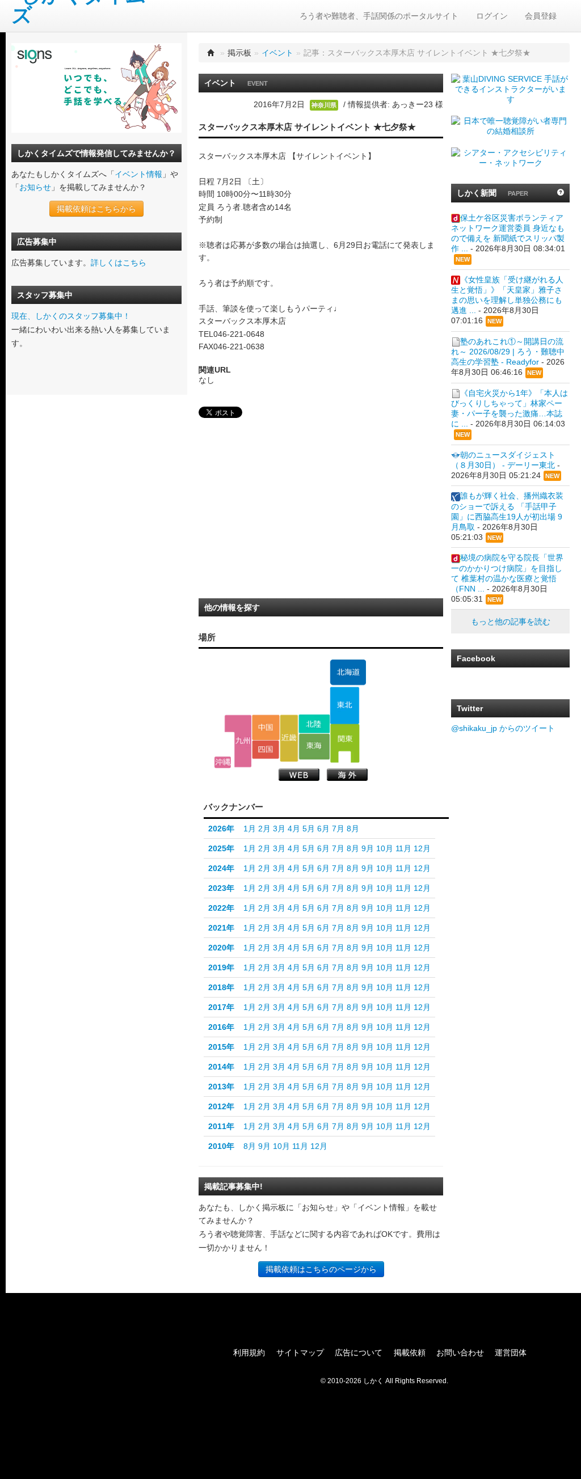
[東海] (314, 746)
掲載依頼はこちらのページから (321, 1269)
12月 (422, 848)
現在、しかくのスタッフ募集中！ (70, 315)
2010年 (221, 1146)
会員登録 (541, 15)
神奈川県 (323, 105)
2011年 (221, 1126)
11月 (403, 848)
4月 (294, 828)
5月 (308, 828)
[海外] (347, 774)
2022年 (221, 907)
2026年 (221, 828)
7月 (338, 828)
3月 (279, 828)
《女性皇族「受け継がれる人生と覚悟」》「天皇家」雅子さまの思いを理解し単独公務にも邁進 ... (507, 295)
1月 (249, 828)
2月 (264, 828)
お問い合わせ (460, 1352)
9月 (367, 848)
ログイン (492, 15)
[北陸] (314, 723)
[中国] (266, 727)
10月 (384, 848)
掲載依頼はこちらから (96, 208)
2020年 (221, 947)
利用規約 (249, 1352)
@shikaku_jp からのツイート (503, 728)
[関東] (345, 743)
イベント (277, 52)
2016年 (221, 1027)
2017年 (221, 1007)
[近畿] (289, 738)
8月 (353, 828)
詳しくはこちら (118, 262)
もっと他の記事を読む (510, 621)
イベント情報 (138, 174)
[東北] (345, 705)
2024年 (221, 868)
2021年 (221, 927)
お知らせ (35, 187)
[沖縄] (222, 762)
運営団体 (511, 1352)
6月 (323, 828)
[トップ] (211, 53)
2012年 (221, 1106)
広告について (358, 1352)
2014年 (221, 1066)
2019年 (221, 967)
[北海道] (348, 673)
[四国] (266, 749)
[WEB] (299, 774)
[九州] (238, 741)
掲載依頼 (410, 1352)
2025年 (221, 848)
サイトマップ (300, 1352)
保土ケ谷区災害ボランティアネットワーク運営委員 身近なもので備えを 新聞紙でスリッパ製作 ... (508, 233)
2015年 (221, 1046)
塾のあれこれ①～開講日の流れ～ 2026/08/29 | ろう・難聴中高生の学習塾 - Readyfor (508, 351)
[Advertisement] (284, 511)
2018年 (221, 987)
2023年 (221, 888)
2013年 (221, 1086)
